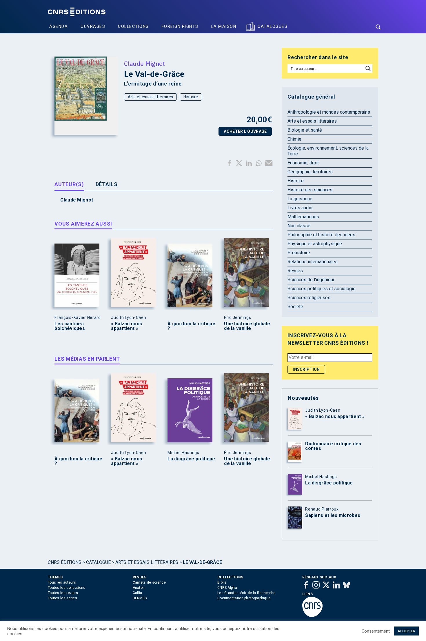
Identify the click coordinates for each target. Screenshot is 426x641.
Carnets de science (149, 582)
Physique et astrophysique (314, 243)
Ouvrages (93, 26)
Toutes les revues (63, 593)
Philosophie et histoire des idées (321, 234)
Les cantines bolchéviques (69, 326)
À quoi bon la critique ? (191, 326)
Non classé (298, 225)
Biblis (222, 582)
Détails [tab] (107, 184)
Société (295, 306)
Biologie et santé (304, 130)
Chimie (294, 139)
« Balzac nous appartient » (126, 326)
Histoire (190, 97)
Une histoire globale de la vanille (247, 326)
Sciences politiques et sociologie (321, 288)
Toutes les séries (62, 598)
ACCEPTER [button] (406, 631)
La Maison (223, 26)
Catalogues (272, 26)
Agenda (58, 26)
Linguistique (299, 198)
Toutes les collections (66, 588)
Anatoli (139, 588)
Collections (133, 26)
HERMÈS (140, 598)
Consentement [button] (376, 631)
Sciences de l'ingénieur (310, 279)
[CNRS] (312, 616)
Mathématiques (303, 216)
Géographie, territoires (310, 172)
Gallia (137, 593)
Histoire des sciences (309, 190)
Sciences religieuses (308, 297)
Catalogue (98, 562)
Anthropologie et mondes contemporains (328, 112)
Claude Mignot (144, 63)
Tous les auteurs (62, 582)
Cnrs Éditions (64, 562)
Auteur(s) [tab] (69, 184)
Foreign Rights (180, 26)
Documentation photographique (243, 598)
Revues (295, 270)
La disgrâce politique (191, 459)
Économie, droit (303, 163)
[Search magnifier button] (378, 27)
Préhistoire (298, 252)
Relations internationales (312, 261)
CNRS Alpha (227, 588)
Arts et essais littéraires (150, 97)
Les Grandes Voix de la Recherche (246, 593)
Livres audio (299, 207)
